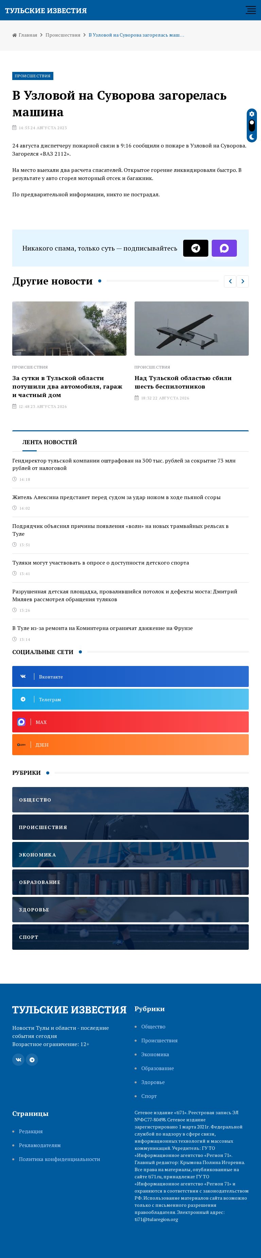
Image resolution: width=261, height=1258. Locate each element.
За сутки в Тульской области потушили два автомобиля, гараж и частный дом (67, 386)
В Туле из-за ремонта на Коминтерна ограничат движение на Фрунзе (102, 628)
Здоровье (153, 1082)
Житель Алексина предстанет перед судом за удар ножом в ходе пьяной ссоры (116, 497)
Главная (27, 35)
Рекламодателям (40, 1145)
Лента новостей (49, 442)
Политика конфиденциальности (59, 1159)
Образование (157, 1068)
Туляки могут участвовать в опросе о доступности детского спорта (100, 562)
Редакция (31, 1131)
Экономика (155, 1054)
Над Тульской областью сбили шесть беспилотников (183, 382)
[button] (230, 281)
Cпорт (149, 1096)
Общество (153, 1026)
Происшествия (63, 35)
